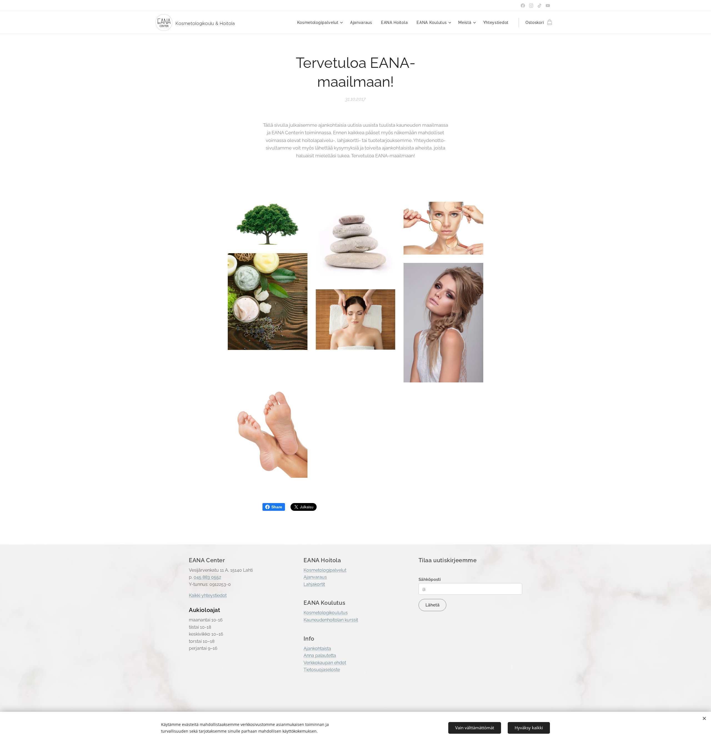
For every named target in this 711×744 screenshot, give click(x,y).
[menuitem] (321, 22)
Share (276, 507)
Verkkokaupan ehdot (325, 662)
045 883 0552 (207, 577)
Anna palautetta (320, 655)
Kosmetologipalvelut (325, 570)
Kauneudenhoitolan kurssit (331, 620)
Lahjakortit (314, 584)
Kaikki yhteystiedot (208, 595)
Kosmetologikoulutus (326, 612)
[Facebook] (522, 5)
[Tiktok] (539, 5)
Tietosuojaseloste (322, 669)
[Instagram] (531, 5)
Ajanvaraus (315, 577)
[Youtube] (547, 5)
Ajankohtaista (317, 648)
